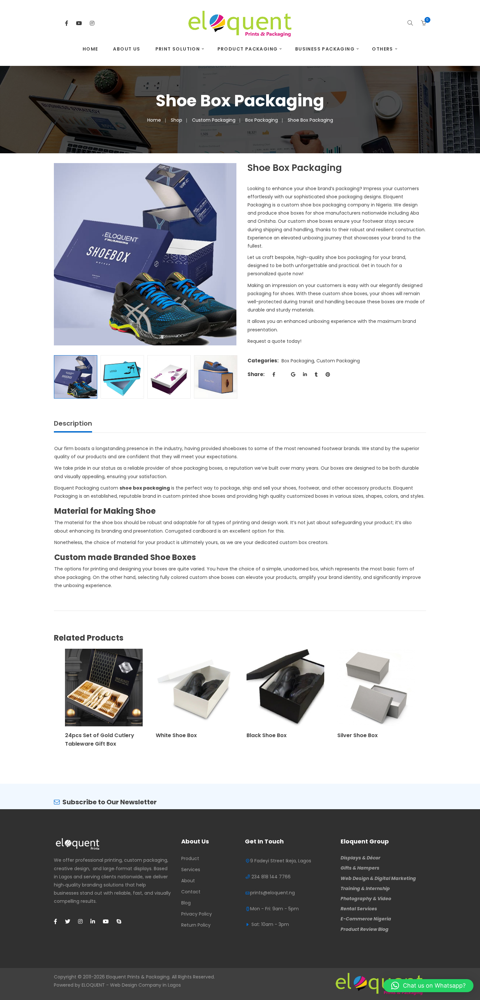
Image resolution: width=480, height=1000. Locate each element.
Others (382, 49)
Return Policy (196, 925)
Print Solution (177, 49)
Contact (190, 891)
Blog (186, 903)
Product (190, 858)
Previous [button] (57, 254)
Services (190, 869)
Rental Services (359, 908)
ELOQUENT (93, 985)
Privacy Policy (196, 914)
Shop (176, 120)
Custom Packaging (213, 120)
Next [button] (233, 254)
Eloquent (116, 977)
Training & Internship (365, 888)
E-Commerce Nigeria (366, 919)
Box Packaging (261, 120)
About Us (126, 49)
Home (90, 49)
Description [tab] (73, 423)
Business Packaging (325, 49)
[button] (428, 985)
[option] (145, 254)
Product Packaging (247, 49)
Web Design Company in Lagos (145, 985)
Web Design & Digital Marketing (378, 878)
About (188, 880)
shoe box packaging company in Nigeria (346, 205)
